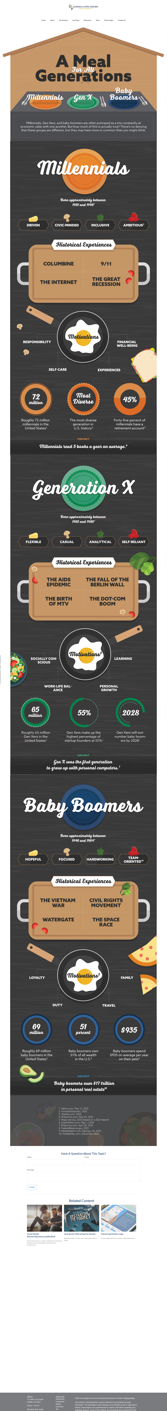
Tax (57, 1409)
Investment (60, 1402)
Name (29, 1157)
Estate (58, 1404)
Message (30, 1170)
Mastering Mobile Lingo (112, 1234)
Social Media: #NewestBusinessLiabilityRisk (41, 1235)
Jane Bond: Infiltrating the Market (80, 1234)
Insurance (59, 1407)
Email (86, 1157)
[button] (43, 20)
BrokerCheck (130, 1398)
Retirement (60, 1399)
